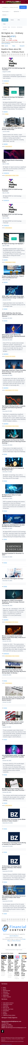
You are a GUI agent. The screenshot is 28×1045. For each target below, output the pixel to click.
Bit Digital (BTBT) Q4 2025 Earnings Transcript (12, 215)
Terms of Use (3, 1038)
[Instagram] (19, 945)
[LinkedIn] (15, 945)
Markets (5, 19)
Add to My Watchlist (5, 43)
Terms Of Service (16, 940)
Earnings (6, 83)
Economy (13, 356)
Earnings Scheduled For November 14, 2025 (13, 554)
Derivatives (7, 356)
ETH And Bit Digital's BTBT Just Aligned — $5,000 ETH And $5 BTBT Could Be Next (13, 757)
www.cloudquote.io (14, 935)
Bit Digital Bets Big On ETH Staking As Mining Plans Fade (13, 468)
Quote (6, 46)
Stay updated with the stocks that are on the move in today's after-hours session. (13, 897)
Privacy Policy (8, 1038)
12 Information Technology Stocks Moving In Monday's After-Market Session (11, 867)
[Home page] (13, 2)
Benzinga (5, 454)
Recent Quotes (5, 11)
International (19, 27)
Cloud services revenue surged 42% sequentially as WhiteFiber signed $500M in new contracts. (14, 76)
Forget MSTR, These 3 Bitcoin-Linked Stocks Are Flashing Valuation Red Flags (12, 723)
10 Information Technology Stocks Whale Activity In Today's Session (13, 820)
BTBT (13, 36)
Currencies (13, 27)
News (9, 27)
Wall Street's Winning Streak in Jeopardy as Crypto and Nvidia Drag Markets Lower (13, 407)
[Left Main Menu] (2, 2)
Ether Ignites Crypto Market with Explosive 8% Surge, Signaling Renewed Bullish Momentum (13, 336)
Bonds (14, 426)
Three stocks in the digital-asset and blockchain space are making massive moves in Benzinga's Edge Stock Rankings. (14, 449)
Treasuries (5, 29)
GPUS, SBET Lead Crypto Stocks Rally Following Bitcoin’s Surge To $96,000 (13, 296)
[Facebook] (12, 945)
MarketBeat (5, 111)
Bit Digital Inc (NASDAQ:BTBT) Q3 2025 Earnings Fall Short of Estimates (13, 525)
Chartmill (5, 539)
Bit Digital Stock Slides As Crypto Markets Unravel (11, 495)
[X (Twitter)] (8, 945)
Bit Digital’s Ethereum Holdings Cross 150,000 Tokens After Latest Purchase (13, 789)
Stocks (12, 19)
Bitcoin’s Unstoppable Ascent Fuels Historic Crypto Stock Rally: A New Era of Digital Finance (13, 637)
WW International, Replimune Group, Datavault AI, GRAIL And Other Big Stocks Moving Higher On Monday (14, 671)
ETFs (19, 19)
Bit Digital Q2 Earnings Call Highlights (13, 97)
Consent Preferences (6, 1044)
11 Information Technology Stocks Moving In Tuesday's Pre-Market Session (14, 843)
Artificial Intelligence (8, 146)
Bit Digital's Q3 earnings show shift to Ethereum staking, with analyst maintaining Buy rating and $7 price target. (14, 476)
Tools (4, 24)
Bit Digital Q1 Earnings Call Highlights (13, 243)
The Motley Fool (6, 173)
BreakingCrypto (6, 653)
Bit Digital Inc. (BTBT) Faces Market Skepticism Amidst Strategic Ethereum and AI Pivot (13, 602)
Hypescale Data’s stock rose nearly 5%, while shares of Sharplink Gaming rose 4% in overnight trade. (14, 304)
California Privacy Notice (16, 1038)
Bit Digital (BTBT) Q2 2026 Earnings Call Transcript (13, 68)
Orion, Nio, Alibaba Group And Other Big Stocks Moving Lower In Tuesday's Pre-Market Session (13, 698)
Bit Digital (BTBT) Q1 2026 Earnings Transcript (12, 190)
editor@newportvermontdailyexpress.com (15, 1027)
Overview (5, 27)
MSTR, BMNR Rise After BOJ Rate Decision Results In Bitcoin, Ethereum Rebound (12, 314)
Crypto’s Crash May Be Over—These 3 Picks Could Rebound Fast (13, 276)
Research (22, 46)
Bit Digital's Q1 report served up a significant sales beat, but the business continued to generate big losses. (14, 168)
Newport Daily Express (11, 1037)
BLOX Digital (21, 1041)
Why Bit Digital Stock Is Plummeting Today (12, 161)
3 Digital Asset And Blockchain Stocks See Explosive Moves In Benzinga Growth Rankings (14, 441)
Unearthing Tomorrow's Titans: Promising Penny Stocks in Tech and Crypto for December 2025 (14, 372)
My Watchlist (16, 11)
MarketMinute (6, 423)
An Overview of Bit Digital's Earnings (13, 578)
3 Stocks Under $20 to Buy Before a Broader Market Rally (12, 128)
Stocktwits (5, 320)
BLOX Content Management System (11, 1041)
